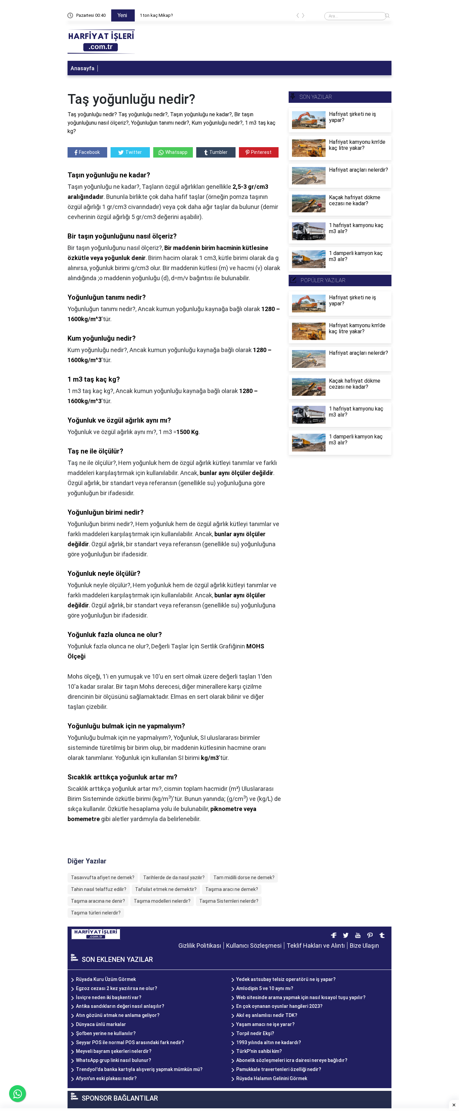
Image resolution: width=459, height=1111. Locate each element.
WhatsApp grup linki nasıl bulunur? (113, 1060)
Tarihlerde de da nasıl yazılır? (174, 877)
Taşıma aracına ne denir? (98, 901)
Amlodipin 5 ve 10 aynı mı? (264, 988)
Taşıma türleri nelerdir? (96, 912)
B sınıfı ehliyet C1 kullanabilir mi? (171, 15)
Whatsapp (176, 152)
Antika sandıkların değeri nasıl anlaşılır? (120, 1006)
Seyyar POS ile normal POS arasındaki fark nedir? (130, 1042)
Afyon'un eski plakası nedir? (106, 1078)
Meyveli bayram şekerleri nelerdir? (114, 1051)
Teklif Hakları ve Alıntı (316, 945)
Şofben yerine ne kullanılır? (106, 1033)
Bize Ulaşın (364, 945)
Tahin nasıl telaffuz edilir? (98, 889)
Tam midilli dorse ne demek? (244, 877)
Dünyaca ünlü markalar (101, 1024)
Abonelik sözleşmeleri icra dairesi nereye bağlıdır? (291, 1060)
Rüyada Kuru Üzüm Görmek (106, 979)
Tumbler (218, 152)
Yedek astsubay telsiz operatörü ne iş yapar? (286, 979)
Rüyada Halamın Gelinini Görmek (271, 1078)
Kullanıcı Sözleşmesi (254, 945)
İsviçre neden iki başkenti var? (108, 997)
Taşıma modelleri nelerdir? (162, 901)
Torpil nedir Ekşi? (255, 1033)
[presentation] (297, 16)
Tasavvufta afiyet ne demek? (102, 877)
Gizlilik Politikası (199, 945)
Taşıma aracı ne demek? (231, 889)
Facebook (89, 152)
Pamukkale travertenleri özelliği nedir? (278, 1069)
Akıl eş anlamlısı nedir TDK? (266, 1015)
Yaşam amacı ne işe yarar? (265, 1024)
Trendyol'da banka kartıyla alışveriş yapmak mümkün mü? (139, 1069)
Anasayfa (82, 68)
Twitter (133, 152)
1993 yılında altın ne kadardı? (268, 1042)
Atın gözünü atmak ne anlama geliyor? (118, 1015)
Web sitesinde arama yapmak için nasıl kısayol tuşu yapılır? (301, 997)
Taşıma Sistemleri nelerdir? (228, 901)
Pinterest (261, 152)
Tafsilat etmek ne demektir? (166, 889)
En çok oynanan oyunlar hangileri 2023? (279, 1006)
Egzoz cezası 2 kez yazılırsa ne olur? (116, 988)
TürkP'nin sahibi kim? (259, 1051)
